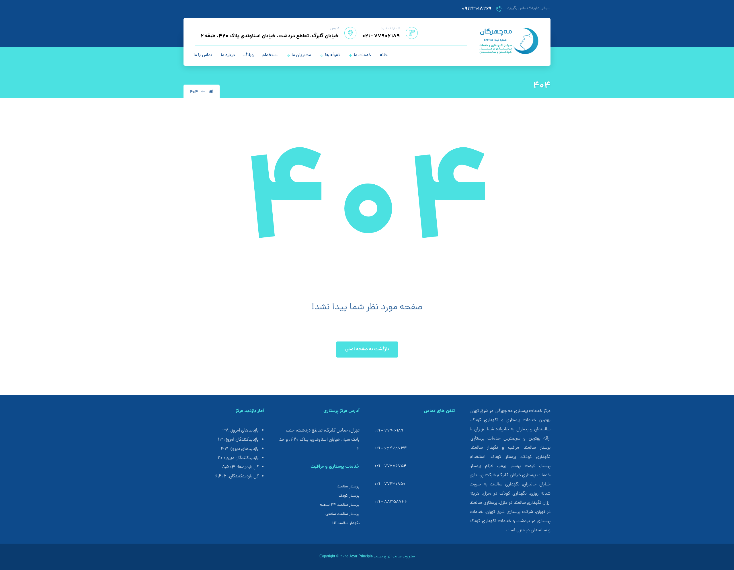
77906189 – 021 (388, 431)
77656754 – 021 (390, 466)
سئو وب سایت (404, 556)
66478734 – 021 (390, 449)
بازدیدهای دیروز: (243, 449)
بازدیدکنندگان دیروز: (240, 458)
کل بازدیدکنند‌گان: (243, 476)
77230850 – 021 (389, 484)
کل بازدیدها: (247, 467)
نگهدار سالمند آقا (346, 523)
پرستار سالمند (348, 487)
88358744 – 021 (390, 502)
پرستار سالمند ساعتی (342, 514)
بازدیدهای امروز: (244, 430)
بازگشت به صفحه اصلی (367, 349)
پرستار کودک (349, 496)
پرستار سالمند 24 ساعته (340, 505)
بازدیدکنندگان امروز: (241, 439)
